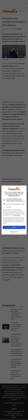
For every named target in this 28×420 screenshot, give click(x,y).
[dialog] (14, 210)
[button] (14, 207)
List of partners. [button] (17, 215)
